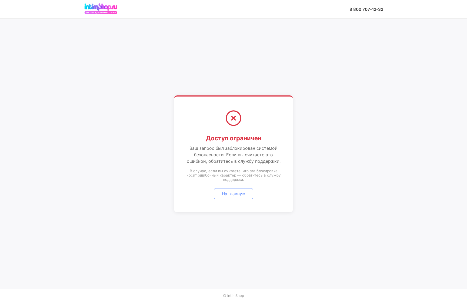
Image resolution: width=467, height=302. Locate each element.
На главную (233, 193)
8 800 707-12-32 (366, 9)
